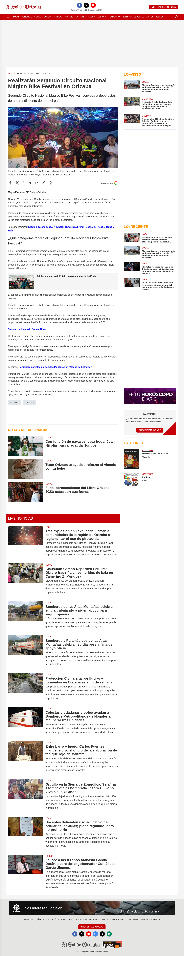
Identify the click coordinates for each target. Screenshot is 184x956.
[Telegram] (30, 183)
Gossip (91, 17)
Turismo (127, 17)
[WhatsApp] (24, 183)
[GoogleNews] (95, 934)
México (37, 17)
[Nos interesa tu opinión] (92, 908)
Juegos (160, 17)
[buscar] (176, 17)
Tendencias (115, 17)
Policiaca (27, 17)
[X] (86, 5)
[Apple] (102, 934)
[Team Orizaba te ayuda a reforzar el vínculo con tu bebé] (25, 469)
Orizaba (30, 402)
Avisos (150, 17)
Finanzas (57, 17)
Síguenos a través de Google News (27, 329)
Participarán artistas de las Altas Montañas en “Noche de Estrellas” (55, 367)
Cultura (102, 17)
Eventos (14, 402)
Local (16, 17)
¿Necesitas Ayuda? (92, 926)
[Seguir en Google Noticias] (115, 183)
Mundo (47, 17)
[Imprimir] (50, 183)
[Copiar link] (43, 183)
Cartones (80, 17)
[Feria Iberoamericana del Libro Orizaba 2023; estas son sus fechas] (25, 492)
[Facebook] (79, 5)
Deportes (139, 17)
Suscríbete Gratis (150, 430)
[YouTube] (93, 5)
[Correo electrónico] (36, 183)
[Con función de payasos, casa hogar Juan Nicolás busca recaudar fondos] (25, 446)
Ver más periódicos (164, 7)
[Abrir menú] (8, 17)
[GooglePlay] (109, 934)
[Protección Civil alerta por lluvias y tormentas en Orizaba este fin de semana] (25, 688)
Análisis (69, 17)
